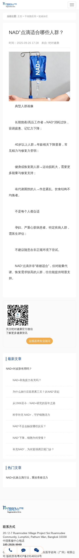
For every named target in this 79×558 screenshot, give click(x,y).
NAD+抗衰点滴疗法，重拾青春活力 (27, 477)
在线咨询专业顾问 (39, 340)
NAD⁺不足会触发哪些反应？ (29, 426)
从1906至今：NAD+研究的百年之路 (34, 403)
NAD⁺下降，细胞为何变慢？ (29, 437)
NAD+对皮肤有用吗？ (19, 368)
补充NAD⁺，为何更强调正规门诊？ (33, 449)
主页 (19, 16)
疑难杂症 (43, 16)
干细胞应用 (30, 16)
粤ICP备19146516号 (29, 556)
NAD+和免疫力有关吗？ (27, 380)
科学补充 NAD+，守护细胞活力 (31, 414)
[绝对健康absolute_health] (23, 550)
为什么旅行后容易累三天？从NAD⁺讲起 (36, 391)
